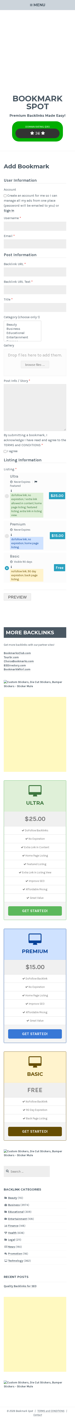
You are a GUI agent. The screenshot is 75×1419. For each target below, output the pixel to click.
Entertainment (17, 1218)
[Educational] (22, 333)
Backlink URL (15, 264)
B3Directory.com (15, 665)
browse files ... (35, 364)
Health (12, 1232)
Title (8, 299)
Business (14, 1205)
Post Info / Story (17, 381)
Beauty (12, 1197)
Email (9, 236)
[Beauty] (22, 325)
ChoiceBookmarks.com (19, 661)
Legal (11, 1239)
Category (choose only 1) (22, 317)
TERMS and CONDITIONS (50, 1411)
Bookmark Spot (37, 102)
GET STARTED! (35, 911)
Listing (10, 469)
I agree (12, 451)
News (11, 1246)
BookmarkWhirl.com (17, 669)
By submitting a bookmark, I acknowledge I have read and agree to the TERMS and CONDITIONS (35, 440)
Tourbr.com (11, 657)
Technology (15, 1260)
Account (10, 189)
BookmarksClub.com (17, 653)
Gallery (9, 345)
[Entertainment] (22, 337)
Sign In (9, 210)
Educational (16, 1211)
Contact (37, 1415)
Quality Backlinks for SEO (20, 1286)
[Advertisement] (37, 49)
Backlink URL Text (18, 282)
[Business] (22, 329)
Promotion (15, 1253)
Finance (13, 1225)
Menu (39, 5)
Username (12, 218)
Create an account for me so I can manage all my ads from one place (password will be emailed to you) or (31, 203)
